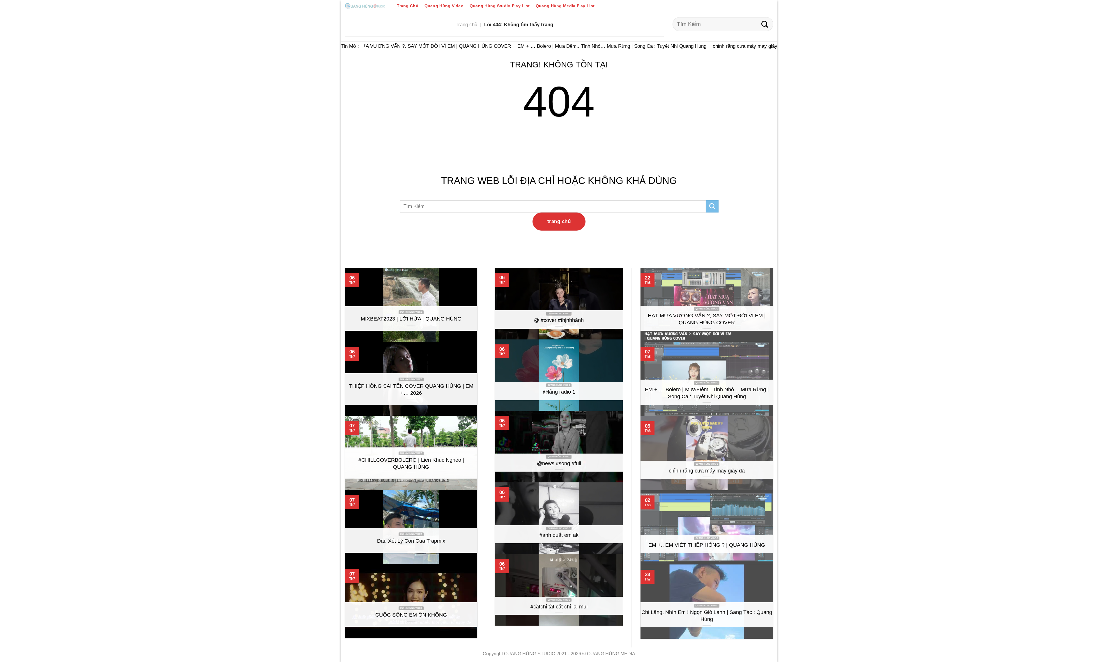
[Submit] (765, 24)
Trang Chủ (407, 5)
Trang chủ (466, 24)
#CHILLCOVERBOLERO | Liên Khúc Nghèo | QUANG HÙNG (411, 463)
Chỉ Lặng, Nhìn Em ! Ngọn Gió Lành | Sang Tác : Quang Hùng (706, 615)
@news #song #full (559, 463)
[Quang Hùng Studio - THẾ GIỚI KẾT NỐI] (365, 5)
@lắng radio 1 (559, 392)
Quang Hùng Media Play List (565, 5)
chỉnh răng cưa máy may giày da (740, 46)
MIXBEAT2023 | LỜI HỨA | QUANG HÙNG (411, 319)
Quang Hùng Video (444, 5)
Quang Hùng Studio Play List (500, 5)
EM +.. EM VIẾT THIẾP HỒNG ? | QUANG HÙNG (706, 545)
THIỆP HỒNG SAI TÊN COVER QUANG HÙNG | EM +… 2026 (411, 389)
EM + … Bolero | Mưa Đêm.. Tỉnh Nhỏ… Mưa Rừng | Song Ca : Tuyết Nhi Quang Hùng (603, 46)
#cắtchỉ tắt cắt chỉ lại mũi (559, 607)
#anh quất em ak (559, 535)
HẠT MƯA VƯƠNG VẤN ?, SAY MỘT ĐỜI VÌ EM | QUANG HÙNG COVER (420, 46)
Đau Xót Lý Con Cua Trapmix (411, 541)
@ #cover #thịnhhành (559, 320)
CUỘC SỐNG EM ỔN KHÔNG (411, 615)
